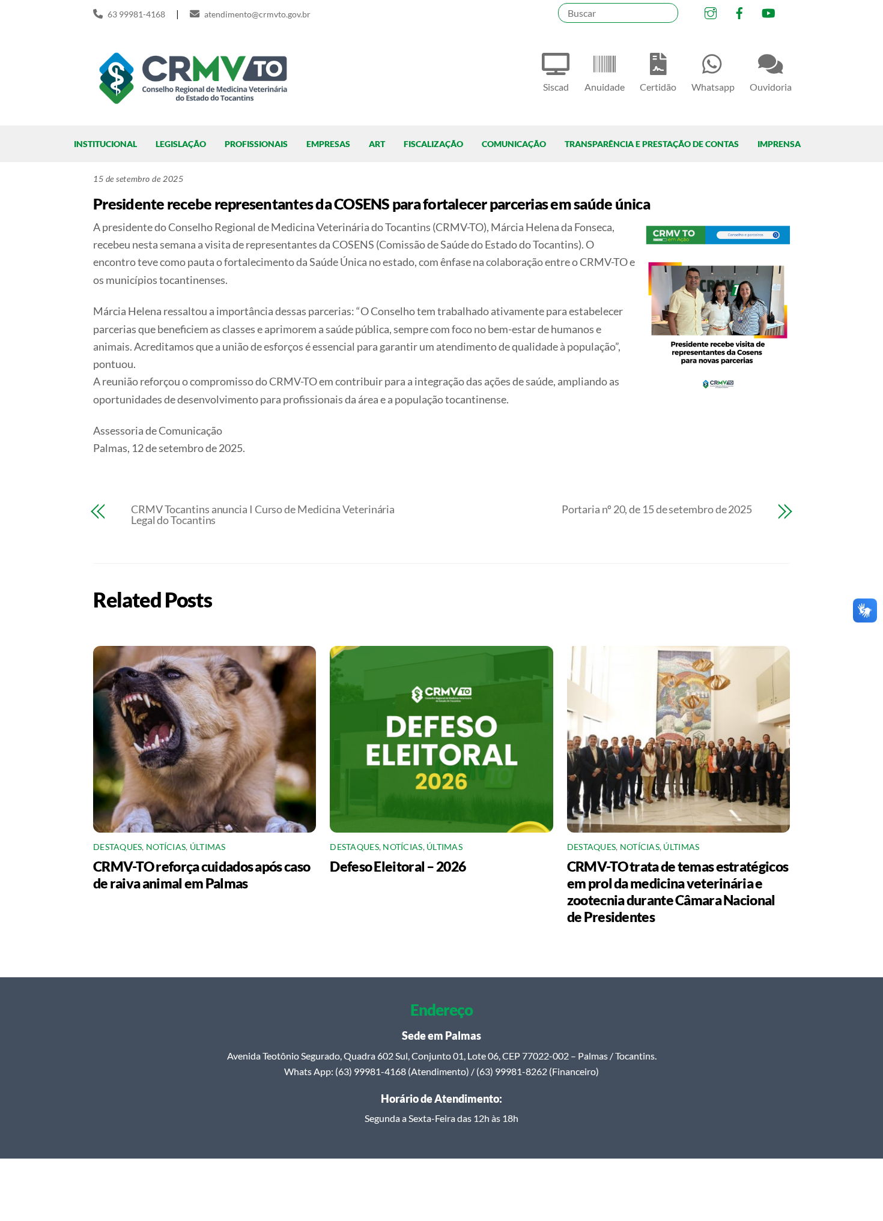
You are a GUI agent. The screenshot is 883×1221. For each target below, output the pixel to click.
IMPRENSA (779, 144)
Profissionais (256, 144)
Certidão (658, 86)
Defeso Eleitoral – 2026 (398, 866)
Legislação (181, 144)
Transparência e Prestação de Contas (652, 144)
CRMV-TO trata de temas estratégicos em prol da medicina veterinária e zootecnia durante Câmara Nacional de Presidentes (677, 891)
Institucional (105, 144)
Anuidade (604, 86)
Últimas (208, 847)
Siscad (556, 86)
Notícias (166, 847)
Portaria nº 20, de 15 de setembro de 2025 (657, 509)
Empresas (328, 144)
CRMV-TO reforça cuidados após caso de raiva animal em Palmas (201, 874)
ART (377, 144)
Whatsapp (713, 86)
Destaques (117, 847)
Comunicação (514, 144)
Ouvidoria (771, 86)
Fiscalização (433, 144)
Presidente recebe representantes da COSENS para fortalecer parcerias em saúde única (371, 203)
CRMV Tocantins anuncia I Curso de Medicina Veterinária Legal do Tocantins (263, 514)
